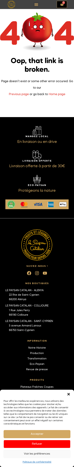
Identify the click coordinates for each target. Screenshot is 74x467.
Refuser (37, 444)
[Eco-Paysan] (37, 179)
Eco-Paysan (37, 185)
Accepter (37, 434)
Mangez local (37, 136)
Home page (57, 94)
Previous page (19, 94)
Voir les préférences (37, 454)
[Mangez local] (37, 130)
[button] (68, 394)
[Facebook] (29, 273)
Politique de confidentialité (37, 462)
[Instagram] (37, 273)
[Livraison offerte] (37, 155)
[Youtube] (45, 273)
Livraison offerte (37, 161)
